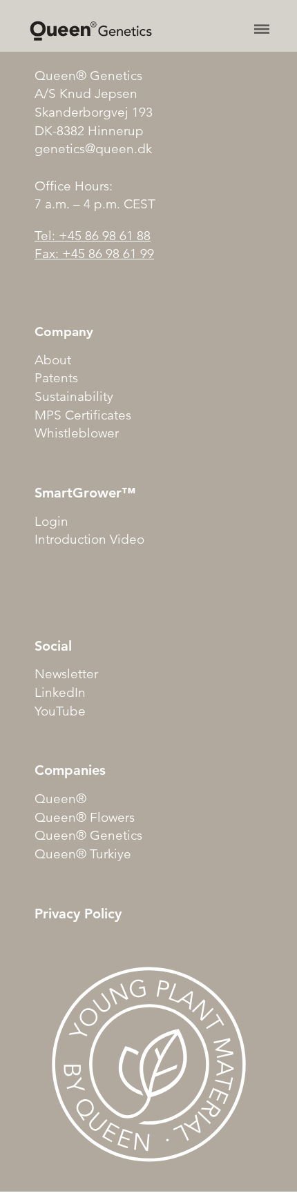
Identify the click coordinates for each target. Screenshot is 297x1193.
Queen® (60, 799)
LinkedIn (60, 692)
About (53, 360)
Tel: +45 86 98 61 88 (93, 236)
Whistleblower (77, 433)
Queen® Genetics (88, 835)
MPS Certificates (83, 415)
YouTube (60, 711)
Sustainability (74, 396)
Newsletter (66, 674)
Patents (56, 378)
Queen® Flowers (85, 817)
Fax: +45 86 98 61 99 (94, 254)
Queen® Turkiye (83, 854)
